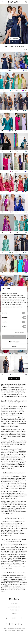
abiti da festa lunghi (8, 429)
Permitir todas (14, 337)
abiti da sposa (16, 389)
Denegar (14, 346)
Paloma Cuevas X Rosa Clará (15, 504)
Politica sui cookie (19, 630)
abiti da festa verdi (8, 468)
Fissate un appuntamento (11, 581)
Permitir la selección (14, 341)
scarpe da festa (14, 547)
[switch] (24, 317)
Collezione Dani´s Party (14, 38)
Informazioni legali (21, 628)
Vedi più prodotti (14, 378)
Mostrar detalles (19, 332)
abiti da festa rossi (13, 456)
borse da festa (17, 560)
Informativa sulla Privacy (10, 630)
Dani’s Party (19, 493)
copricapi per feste (13, 554)
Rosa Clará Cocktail (12, 483)
